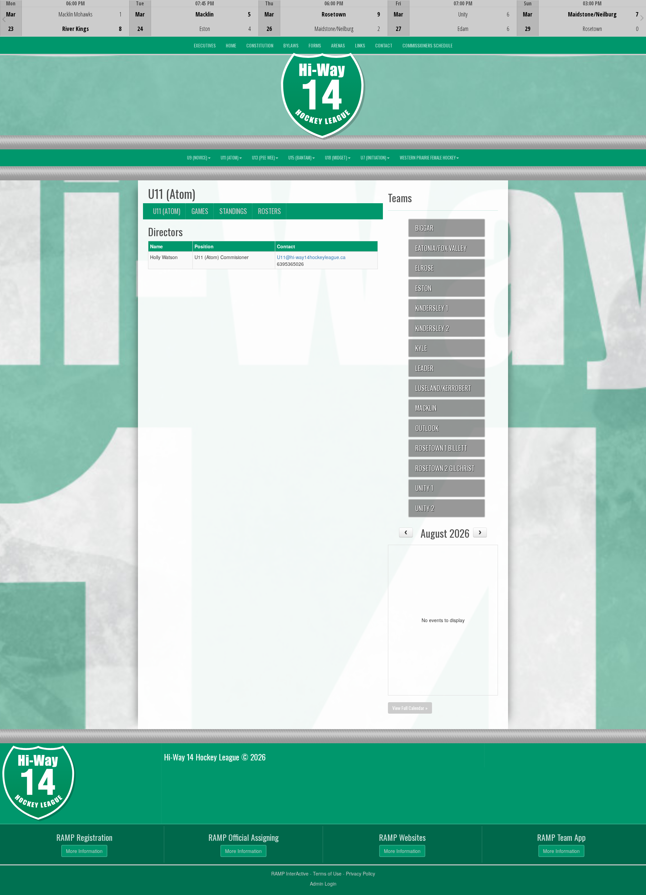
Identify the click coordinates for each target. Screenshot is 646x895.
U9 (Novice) (197, 157)
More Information (84, 851)
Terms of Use (327, 873)
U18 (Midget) (336, 157)
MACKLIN (425, 408)
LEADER (424, 368)
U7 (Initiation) (373, 157)
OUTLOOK (426, 428)
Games (199, 211)
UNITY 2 (424, 508)
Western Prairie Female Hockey (428, 157)
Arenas (338, 45)
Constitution (259, 45)
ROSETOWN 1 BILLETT (441, 448)
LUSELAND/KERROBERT (443, 388)
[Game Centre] (65, 23)
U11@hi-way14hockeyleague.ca (311, 257)
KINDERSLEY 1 (431, 308)
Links (360, 45)
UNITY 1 (424, 488)
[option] (64, 18)
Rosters (269, 211)
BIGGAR (424, 228)
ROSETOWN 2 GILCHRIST (444, 468)
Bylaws (290, 45)
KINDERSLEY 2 (432, 328)
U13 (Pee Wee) (263, 157)
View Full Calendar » (410, 707)
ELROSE (424, 268)
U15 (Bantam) (300, 157)
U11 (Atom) (230, 157)
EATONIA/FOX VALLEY (441, 248)
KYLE (421, 348)
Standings (233, 211)
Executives (205, 45)
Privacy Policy (360, 873)
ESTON (423, 288)
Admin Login (323, 883)
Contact (383, 45)
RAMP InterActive (290, 873)
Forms (315, 45)
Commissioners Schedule (427, 45)
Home (231, 45)
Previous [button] (4, 18)
